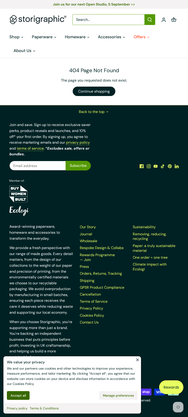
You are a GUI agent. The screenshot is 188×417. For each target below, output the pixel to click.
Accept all (18, 395)
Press (84, 266)
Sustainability (144, 227)
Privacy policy (17, 408)
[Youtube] (156, 166)
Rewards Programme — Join (97, 257)
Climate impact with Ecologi (150, 267)
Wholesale (88, 241)
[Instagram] (149, 166)
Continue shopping (94, 91)
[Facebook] (142, 166)
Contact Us (89, 322)
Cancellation (90, 294)
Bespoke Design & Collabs (102, 247)
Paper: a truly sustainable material (154, 248)
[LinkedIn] (177, 166)
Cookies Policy (23, 384)
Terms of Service (94, 301)
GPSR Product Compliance (102, 287)
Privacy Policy (91, 308)
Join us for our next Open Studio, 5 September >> (94, 4)
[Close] (137, 359)
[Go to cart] (174, 19)
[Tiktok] (163, 166)
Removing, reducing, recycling (149, 236)
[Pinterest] (170, 166)
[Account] (164, 19)
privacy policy (78, 142)
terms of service (30, 148)
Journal (86, 234)
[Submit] (149, 19)
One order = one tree (150, 257)
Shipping (87, 280)
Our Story (88, 227)
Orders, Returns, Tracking (101, 273)
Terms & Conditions (44, 408)
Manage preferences (118, 395)
